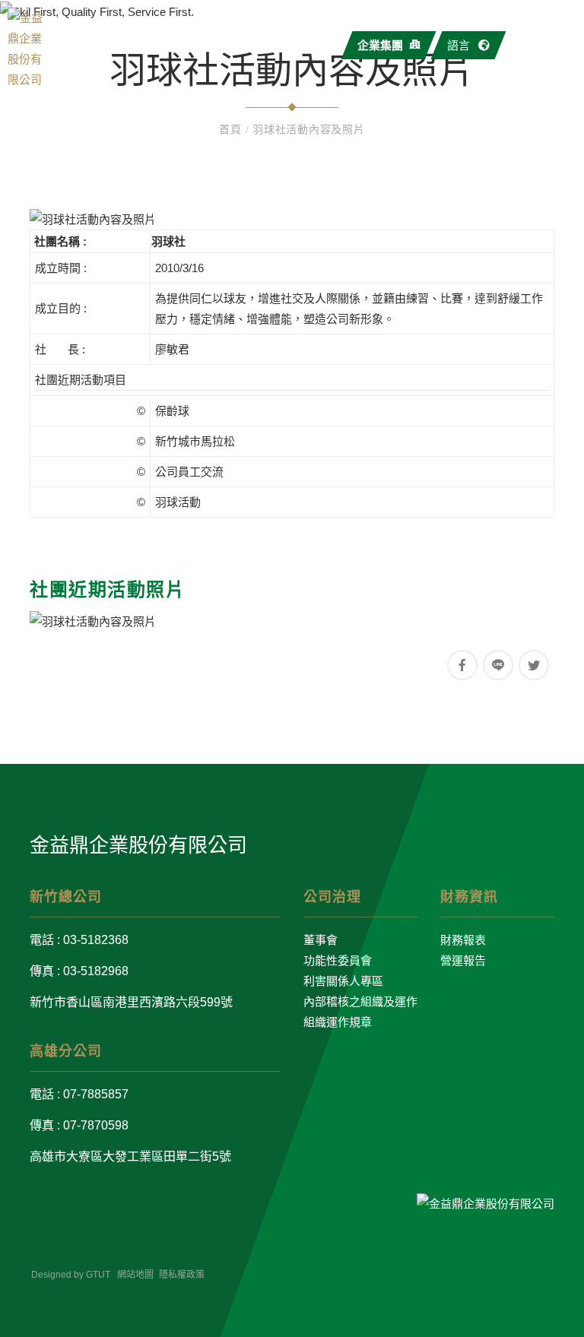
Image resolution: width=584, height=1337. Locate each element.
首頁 (232, 129)
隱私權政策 (182, 1274)
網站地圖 (135, 1274)
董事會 (320, 939)
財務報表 (463, 939)
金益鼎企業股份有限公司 (138, 845)
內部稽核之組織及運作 (360, 1001)
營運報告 (463, 960)
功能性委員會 (337, 960)
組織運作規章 (337, 1021)
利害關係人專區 (343, 980)
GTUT (98, 1274)
